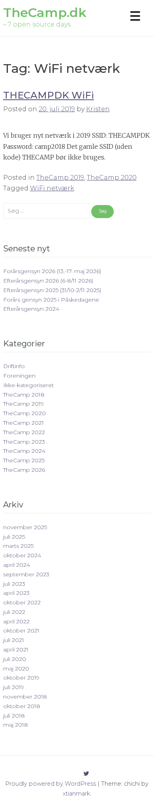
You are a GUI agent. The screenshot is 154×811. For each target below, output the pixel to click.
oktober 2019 (21, 677)
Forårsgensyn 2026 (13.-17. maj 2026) (52, 271)
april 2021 (15, 649)
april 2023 (16, 592)
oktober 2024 (22, 555)
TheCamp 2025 (24, 460)
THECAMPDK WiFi (48, 95)
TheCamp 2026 (24, 469)
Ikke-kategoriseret (28, 385)
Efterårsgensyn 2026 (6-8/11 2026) (48, 280)
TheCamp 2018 (24, 394)
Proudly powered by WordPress (50, 783)
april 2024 (16, 564)
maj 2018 (15, 724)
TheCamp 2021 (23, 422)
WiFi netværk (52, 188)
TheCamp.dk (44, 12)
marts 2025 (18, 545)
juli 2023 (14, 583)
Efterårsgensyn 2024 (31, 308)
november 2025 (25, 527)
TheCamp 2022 (24, 432)
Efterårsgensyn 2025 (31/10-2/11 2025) (52, 290)
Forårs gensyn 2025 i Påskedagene (51, 299)
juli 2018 (14, 715)
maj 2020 (16, 668)
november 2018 (25, 696)
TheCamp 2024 (24, 450)
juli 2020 (14, 659)
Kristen (98, 109)
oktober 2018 (21, 706)
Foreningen (19, 375)
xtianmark (76, 793)
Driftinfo (14, 366)
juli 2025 (14, 536)
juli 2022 (14, 611)
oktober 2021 (21, 630)
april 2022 (16, 621)
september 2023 (26, 574)
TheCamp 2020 (112, 177)
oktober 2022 (22, 602)
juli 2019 (13, 687)
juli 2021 (13, 640)
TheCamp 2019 (60, 177)
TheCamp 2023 (24, 441)
